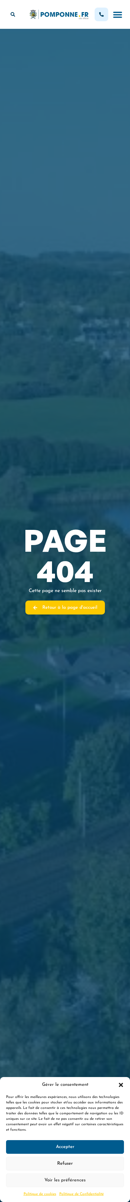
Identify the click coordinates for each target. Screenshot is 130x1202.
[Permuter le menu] (117, 14)
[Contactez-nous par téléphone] (101, 14)
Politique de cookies (40, 1194)
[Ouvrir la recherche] (13, 14)
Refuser (65, 1163)
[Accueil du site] (59, 14)
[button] (121, 1085)
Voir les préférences (65, 1180)
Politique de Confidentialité (81, 1194)
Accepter (65, 1147)
